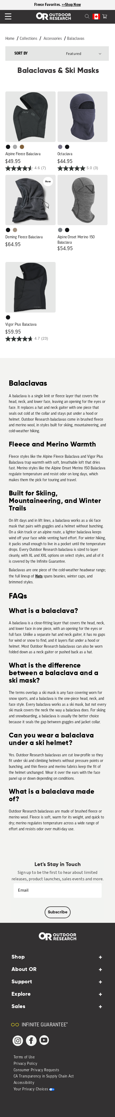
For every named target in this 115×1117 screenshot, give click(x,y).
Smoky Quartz (60, 147)
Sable (15, 230)
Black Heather (60, 230)
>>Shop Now (71, 5)
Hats (39, 576)
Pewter (15, 147)
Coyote (22, 147)
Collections (28, 39)
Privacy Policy (25, 1064)
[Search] (81, 16)
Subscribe (57, 912)
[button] (104, 16)
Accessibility (24, 1083)
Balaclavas (75, 39)
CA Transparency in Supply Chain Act (44, 1077)
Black (8, 147)
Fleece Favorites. (48, 5)
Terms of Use (24, 1057)
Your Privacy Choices (31, 1089)
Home (9, 39)
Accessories (53, 39)
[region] (57, 5)
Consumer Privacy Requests (37, 1070)
